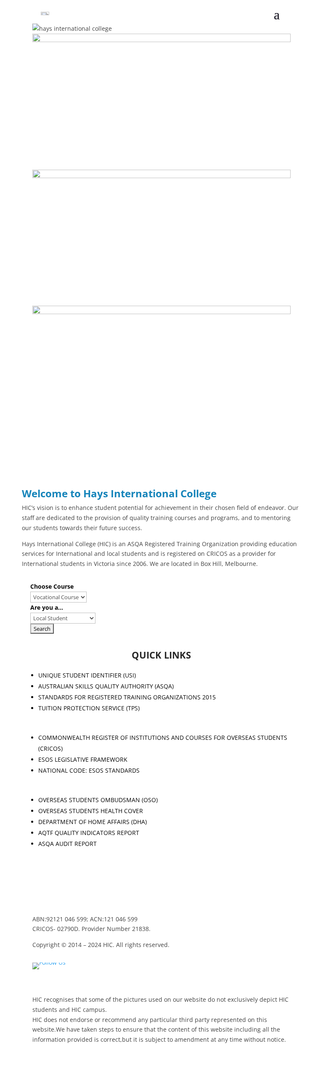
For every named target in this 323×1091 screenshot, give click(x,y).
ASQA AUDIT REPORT (67, 844)
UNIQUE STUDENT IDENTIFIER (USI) (87, 675)
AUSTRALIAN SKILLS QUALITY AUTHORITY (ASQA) (106, 686)
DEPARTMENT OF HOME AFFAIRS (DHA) (92, 822)
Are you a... (46, 607)
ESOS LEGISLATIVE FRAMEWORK (82, 759)
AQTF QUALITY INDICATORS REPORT (88, 833)
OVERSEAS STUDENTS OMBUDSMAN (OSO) (98, 800)
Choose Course (52, 586)
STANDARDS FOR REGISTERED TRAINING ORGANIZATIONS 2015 (127, 697)
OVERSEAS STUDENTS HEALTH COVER (90, 811)
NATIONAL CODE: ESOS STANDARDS (89, 770)
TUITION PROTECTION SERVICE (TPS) (89, 708)
